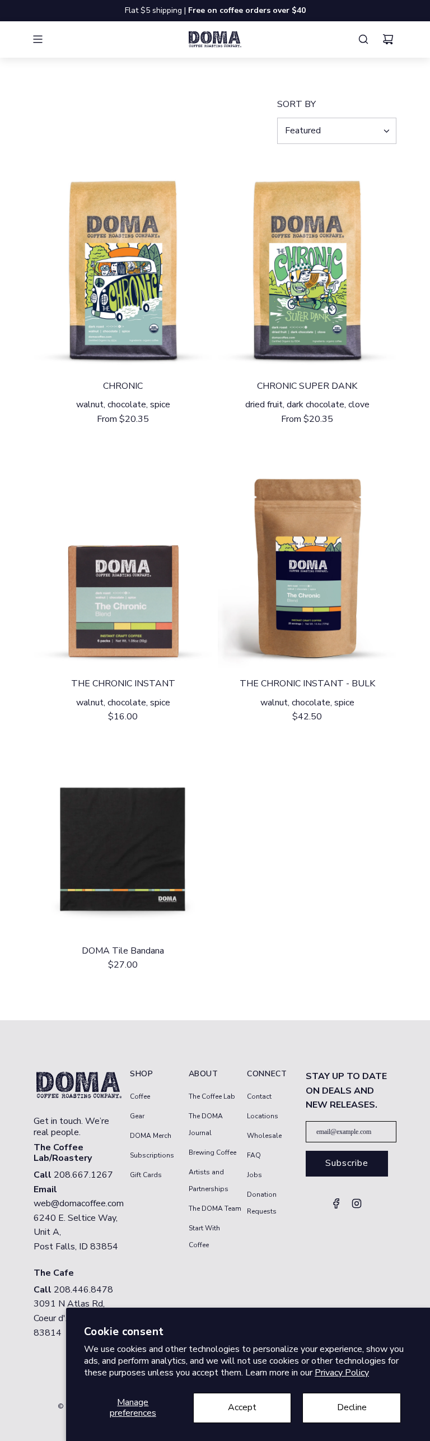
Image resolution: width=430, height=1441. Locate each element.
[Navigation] (44, 39)
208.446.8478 (83, 1290)
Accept (242, 1407)
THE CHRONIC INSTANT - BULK (307, 683)
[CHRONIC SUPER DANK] (307, 265)
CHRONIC (123, 386)
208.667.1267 (83, 1175)
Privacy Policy (342, 1372)
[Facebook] (336, 1206)
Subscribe (346, 1163)
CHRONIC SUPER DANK (307, 386)
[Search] (366, 39)
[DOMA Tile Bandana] (123, 845)
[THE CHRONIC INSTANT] (123, 563)
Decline (352, 1407)
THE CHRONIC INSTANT (123, 683)
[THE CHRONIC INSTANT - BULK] (307, 563)
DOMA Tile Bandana (123, 951)
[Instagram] (356, 1206)
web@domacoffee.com (79, 1203)
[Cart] (390, 39)
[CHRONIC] (123, 265)
